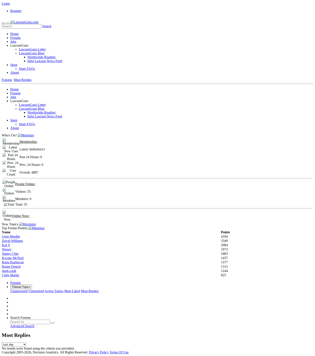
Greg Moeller (11, 236)
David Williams (12, 241)
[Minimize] (26, 135)
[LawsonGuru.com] (24, 22)
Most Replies (23, 80)
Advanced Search (22, 326)
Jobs (13, 41)
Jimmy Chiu (10, 253)
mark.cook (9, 271)
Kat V (6, 245)
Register (15, 11)
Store (13, 65)
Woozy (7, 249)
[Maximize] (27, 224)
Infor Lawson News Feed (44, 61)
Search (46, 26)
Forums (15, 38)
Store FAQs (27, 68)
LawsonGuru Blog (31, 53)
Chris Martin (10, 275)
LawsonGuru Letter (32, 49)
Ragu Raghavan (13, 262)
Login (6, 3)
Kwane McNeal (13, 258)
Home (14, 34)
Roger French (11, 266)
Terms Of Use (119, 352)
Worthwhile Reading (41, 57)
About (14, 72)
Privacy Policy (99, 352)
